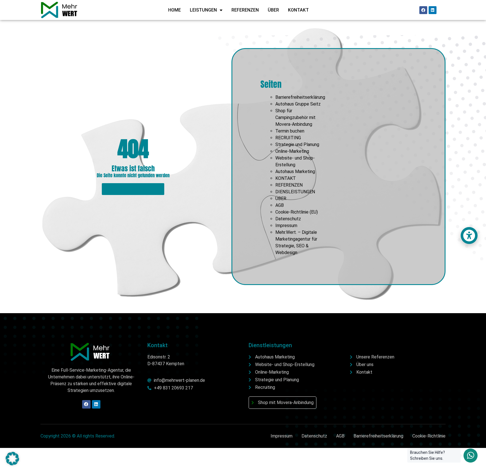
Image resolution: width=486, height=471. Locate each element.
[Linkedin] (432, 10)
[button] (12, 458)
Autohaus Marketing (295, 171)
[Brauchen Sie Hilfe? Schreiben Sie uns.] (471, 455)
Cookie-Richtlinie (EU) (296, 212)
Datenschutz (288, 218)
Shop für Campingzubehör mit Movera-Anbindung (295, 117)
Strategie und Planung (297, 144)
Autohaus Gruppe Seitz (298, 104)
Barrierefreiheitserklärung (300, 97)
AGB (279, 205)
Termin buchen (289, 131)
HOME (174, 10)
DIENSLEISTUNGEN (295, 191)
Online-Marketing (292, 151)
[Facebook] (423, 10)
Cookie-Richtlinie (429, 436)
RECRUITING (288, 137)
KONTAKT (298, 10)
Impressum (286, 225)
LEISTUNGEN (203, 10)
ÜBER (273, 10)
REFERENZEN (245, 10)
